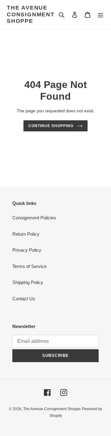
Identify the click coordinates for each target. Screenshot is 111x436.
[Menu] (100, 14)
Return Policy (25, 234)
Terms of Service (29, 266)
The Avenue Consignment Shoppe (31, 14)
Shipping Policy (27, 282)
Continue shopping (50, 126)
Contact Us (23, 298)
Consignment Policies (34, 217)
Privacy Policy (26, 250)
